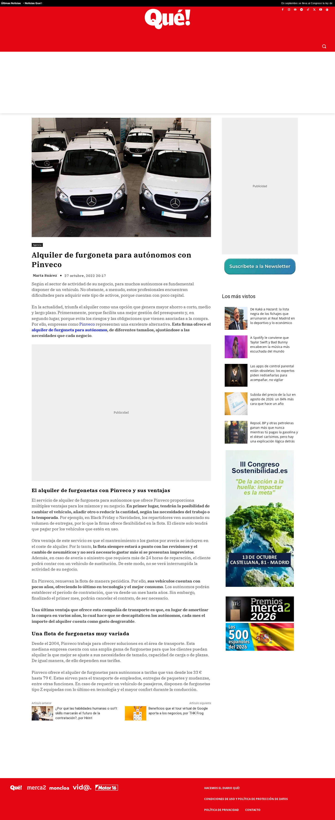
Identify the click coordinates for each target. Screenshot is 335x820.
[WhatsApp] (100, 738)
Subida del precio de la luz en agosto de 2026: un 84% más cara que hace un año (273, 399)
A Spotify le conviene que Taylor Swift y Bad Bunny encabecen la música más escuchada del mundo (270, 344)
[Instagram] (288, 10)
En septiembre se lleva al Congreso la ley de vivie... (261, 3)
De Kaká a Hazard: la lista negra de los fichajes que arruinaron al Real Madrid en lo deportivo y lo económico (272, 316)
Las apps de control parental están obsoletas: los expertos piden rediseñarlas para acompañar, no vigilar (272, 373)
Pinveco (87, 324)
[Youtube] (320, 10)
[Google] (327, 10)
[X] (314, 10)
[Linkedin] (121, 738)
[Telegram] (301, 10)
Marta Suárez (45, 275)
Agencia (37, 244)
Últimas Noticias (11, 3)
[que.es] (167, 19)
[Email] (131, 738)
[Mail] (295, 10)
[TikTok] (308, 10)
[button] (324, 46)
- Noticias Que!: (32, 3)
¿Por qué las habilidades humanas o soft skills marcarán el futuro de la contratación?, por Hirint (86, 713)
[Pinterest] (89, 738)
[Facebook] (282, 10)
